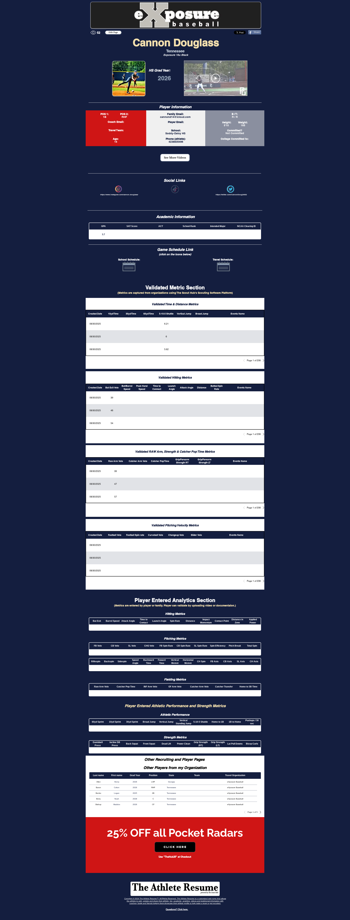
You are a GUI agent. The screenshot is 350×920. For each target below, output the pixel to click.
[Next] (262, 360)
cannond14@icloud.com (175, 116)
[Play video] (215, 78)
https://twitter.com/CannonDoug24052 (231, 195)
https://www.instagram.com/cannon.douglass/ (119, 195)
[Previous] (245, 360)
